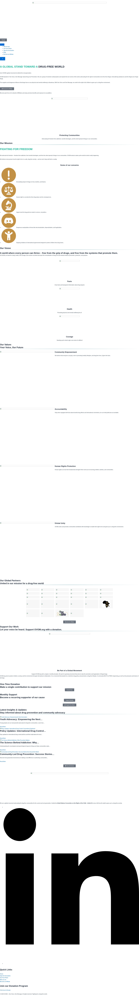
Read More (3, 726)
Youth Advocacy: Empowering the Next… (21, 719)
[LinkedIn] (71, 963)
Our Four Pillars (7, 48)
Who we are (6, 46)
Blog (4, 52)
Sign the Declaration (8, 50)
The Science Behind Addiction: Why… (19, 742)
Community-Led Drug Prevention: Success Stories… (27, 754)
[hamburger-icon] (2, 44)
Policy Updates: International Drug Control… (23, 731)
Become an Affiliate (8, 54)
